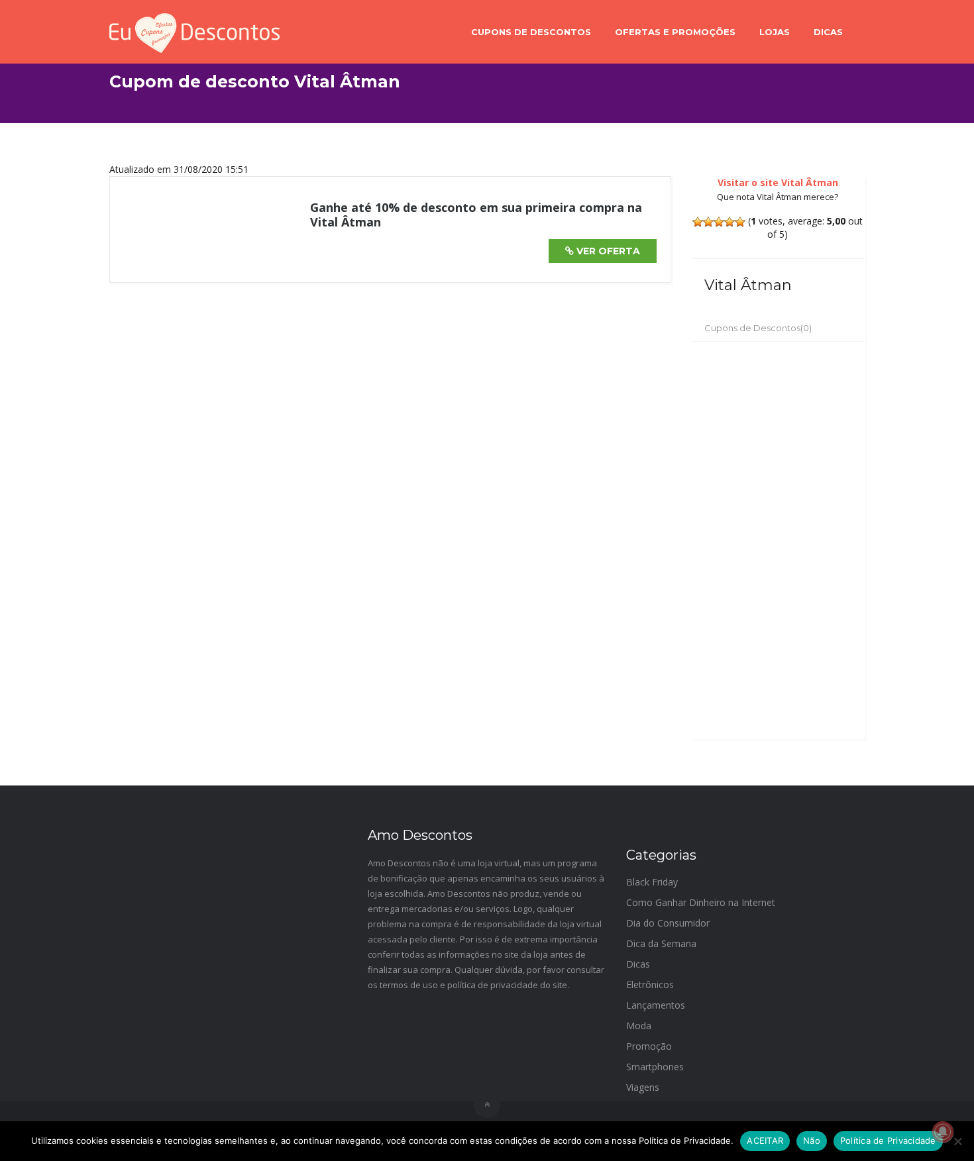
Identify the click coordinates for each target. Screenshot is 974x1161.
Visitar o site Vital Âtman (778, 182)
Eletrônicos (650, 984)
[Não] (957, 1141)
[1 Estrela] (697, 222)
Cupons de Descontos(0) (758, 328)
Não (811, 1140)
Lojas (774, 31)
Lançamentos (655, 1005)
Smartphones (655, 1066)
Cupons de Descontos (531, 31)
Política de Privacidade (888, 1140)
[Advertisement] (778, 540)
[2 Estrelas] (708, 222)
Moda (638, 1025)
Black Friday (652, 882)
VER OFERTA (607, 251)
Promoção (649, 1046)
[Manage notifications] (942, 1131)
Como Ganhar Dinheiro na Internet (700, 902)
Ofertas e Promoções (675, 31)
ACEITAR (765, 1140)
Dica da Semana (661, 943)
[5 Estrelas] (740, 222)
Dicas (828, 31)
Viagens (642, 1087)
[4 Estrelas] (729, 222)
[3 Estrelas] (719, 222)
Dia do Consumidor (668, 923)
